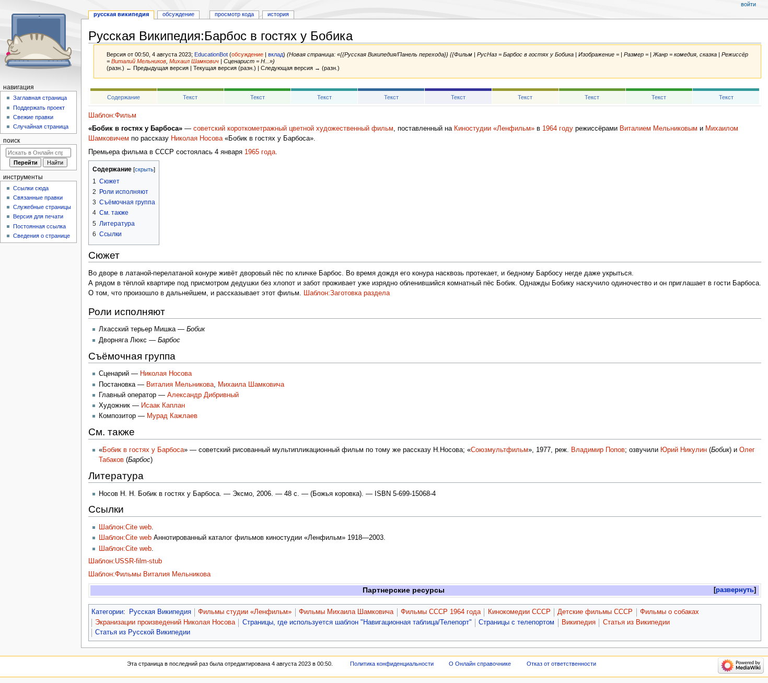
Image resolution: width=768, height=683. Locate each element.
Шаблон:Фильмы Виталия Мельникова (149, 574)
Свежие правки (33, 117)
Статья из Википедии (636, 622)
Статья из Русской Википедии (142, 632)
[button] (735, 590)
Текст (190, 97)
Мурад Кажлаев (172, 416)
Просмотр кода (234, 14)
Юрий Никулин (683, 450)
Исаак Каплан (163, 405)
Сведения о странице (41, 236)
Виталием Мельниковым (658, 128)
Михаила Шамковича (251, 384)
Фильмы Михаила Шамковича (346, 612)
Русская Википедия (160, 612)
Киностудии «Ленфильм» (494, 128)
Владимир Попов (598, 450)
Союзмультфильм (499, 450)
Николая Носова (197, 138)
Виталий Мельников (138, 61)
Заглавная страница (40, 98)
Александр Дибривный (203, 395)
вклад (275, 54)
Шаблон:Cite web (125, 527)
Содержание (123, 97)
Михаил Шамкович (194, 61)
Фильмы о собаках (669, 612)
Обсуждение (178, 14)
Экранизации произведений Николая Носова (165, 622)
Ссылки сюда (31, 188)
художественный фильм (354, 128)
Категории (107, 612)
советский (209, 128)
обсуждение (247, 54)
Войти (748, 4)
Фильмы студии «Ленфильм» (245, 612)
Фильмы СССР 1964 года (441, 612)
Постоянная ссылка (39, 226)
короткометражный (257, 128)
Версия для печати (38, 216)
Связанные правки (38, 197)
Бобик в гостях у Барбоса (143, 450)
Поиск (11, 140)
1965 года (260, 152)
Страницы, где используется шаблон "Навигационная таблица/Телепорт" (357, 622)
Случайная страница (40, 126)
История (278, 14)
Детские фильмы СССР (595, 612)
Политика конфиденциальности (392, 664)
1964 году (557, 128)
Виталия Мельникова (180, 384)
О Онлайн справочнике (480, 664)
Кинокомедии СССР (519, 612)
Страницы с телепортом (516, 622)
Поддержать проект (39, 108)
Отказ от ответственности (561, 664)
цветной (301, 128)
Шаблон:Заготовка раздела (347, 293)
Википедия (579, 622)
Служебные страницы (42, 207)
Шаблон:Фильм (112, 115)
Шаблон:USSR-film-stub (125, 561)
